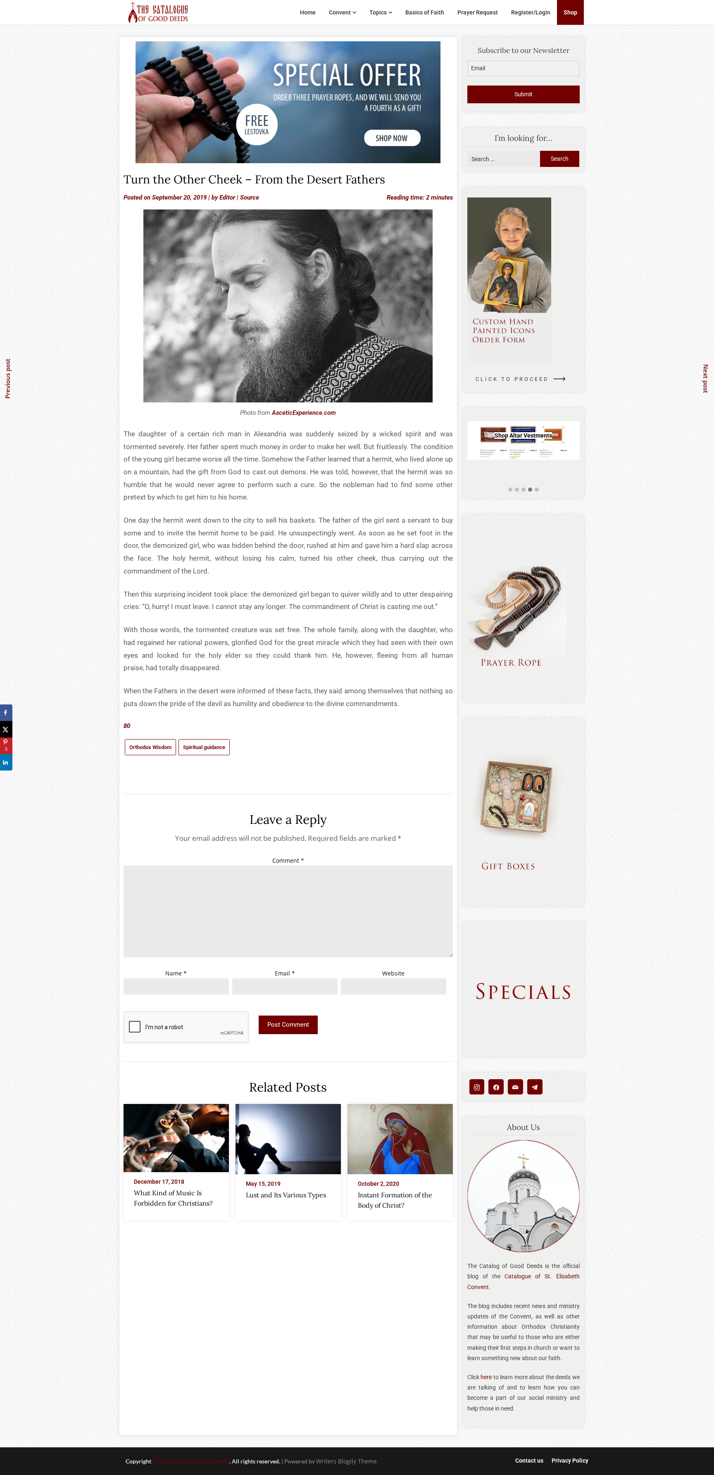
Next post (706, 378)
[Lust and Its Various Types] (288, 1136)
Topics (378, 12)
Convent (340, 12)
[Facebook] (496, 1087)
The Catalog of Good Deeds (190, 1461)
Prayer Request (477, 12)
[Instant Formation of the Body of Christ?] (400, 1136)
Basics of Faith (424, 12)
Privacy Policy (570, 1460)
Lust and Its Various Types (286, 1195)
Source (249, 197)
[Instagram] (477, 1087)
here (486, 1377)
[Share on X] (6, 729)
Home (308, 12)
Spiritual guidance (204, 747)
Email (285, 973)
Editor (227, 197)
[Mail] (515, 1087)
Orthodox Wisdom (150, 747)
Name (176, 973)
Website (393, 973)
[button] (510, 489)
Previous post (7, 379)
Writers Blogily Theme (346, 1461)
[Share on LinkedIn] (6, 762)
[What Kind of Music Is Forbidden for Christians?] (176, 1135)
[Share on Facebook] (6, 712)
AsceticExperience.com (304, 412)
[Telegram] (535, 1087)
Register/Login (530, 12)
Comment (288, 860)
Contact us (529, 1460)
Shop (570, 12)
